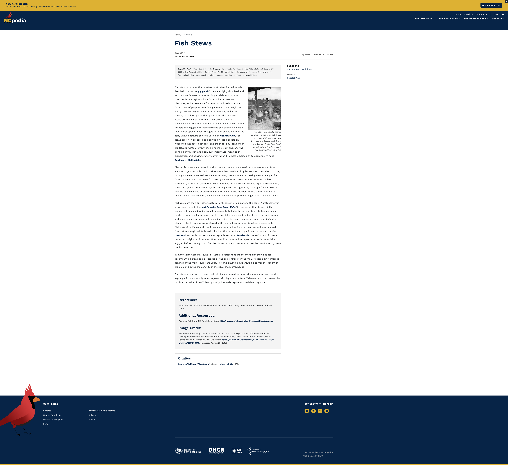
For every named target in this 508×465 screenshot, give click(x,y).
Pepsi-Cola (243, 235)
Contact (47, 411)
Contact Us (481, 14)
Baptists (179, 160)
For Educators (448, 18)
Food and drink (304, 69)
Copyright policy (325, 452)
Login (45, 424)
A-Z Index (498, 18)
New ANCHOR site (491, 5)
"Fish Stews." (203, 364)
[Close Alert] (506, 1)
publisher (252, 75)
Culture (291, 69)
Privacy (92, 415)
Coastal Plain (227, 135)
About (458, 14)
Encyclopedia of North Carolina (226, 69)
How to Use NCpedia (53, 419)
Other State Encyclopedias (102, 411)
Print (308, 55)
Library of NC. (226, 364)
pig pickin (203, 91)
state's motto (218, 207)
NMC (320, 456)
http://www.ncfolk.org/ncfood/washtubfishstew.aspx (246, 321)
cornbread (180, 235)
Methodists (194, 160)
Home (177, 35)
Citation (328, 54)
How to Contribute (52, 415)
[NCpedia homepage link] (15, 17)
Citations (468, 14)
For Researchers (475, 18)
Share (317, 55)
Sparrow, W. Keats (185, 56)
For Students (423, 18)
